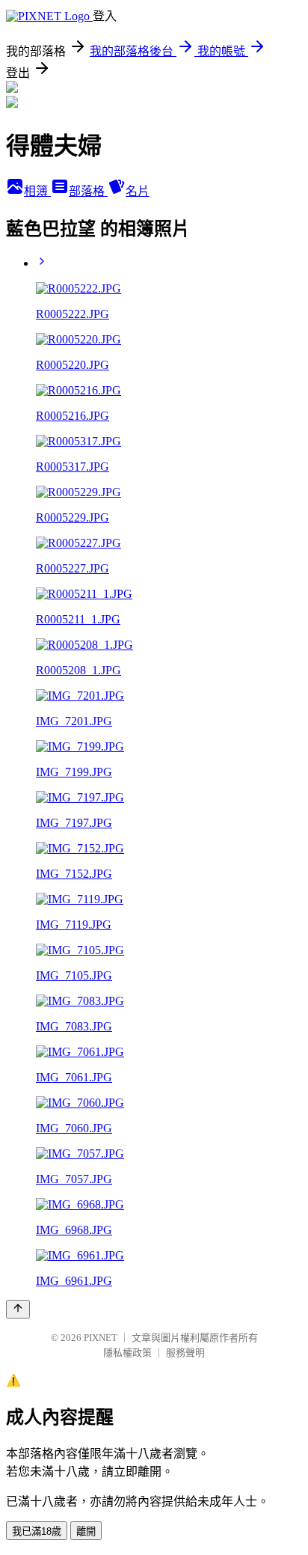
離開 (86, 1531)
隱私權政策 (127, 1352)
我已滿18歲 (36, 1531)
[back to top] (18, 1309)
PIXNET (100, 1337)
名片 (138, 191)
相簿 (37, 191)
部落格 (88, 191)
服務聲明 (185, 1352)
